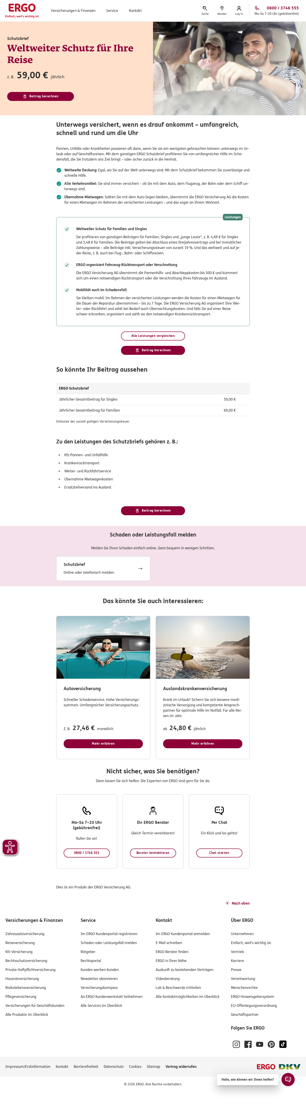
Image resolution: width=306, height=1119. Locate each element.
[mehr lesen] (103, 568)
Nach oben (241, 903)
